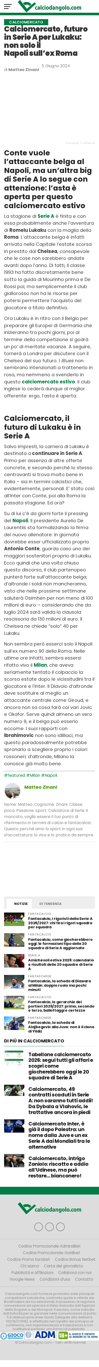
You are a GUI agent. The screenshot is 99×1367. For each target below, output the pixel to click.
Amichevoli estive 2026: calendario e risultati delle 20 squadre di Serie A (61, 964)
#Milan (33, 775)
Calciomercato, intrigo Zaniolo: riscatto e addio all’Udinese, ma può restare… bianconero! (58, 1167)
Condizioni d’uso (55, 1279)
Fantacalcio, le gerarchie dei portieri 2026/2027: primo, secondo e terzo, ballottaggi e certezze (61, 1006)
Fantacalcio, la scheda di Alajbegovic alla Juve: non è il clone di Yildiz (61, 1027)
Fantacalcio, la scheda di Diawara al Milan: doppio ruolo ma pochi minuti (59, 985)
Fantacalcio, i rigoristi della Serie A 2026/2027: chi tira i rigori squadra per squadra (60, 923)
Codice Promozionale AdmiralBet (49, 1246)
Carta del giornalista (63, 1266)
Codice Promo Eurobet (28, 1259)
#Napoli (49, 775)
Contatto (84, 1279)
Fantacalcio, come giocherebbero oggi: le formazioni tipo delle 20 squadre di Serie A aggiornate (60, 944)
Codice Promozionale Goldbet (51, 1252)
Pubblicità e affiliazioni (32, 1272)
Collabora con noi (74, 1272)
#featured (14, 775)
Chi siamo (29, 1266)
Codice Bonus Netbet (75, 1259)
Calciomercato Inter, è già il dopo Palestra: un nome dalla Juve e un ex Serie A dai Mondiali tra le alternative (59, 1135)
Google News (22, 1279)
